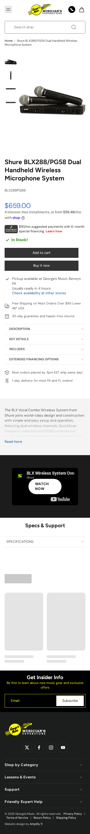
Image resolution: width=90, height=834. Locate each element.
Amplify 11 (36, 824)
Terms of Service (17, 818)
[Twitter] (27, 748)
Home (9, 41)
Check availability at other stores (39, 293)
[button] (8, 9)
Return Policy (42, 818)
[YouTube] (63, 748)
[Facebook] (39, 748)
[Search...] (73, 27)
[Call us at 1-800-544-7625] (71, 9)
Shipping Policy (66, 818)
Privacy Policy (72, 814)
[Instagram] (51, 748)
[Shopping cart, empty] (80, 9)
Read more (13, 442)
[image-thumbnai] (11, 62)
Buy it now (41, 265)
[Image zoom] (52, 100)
